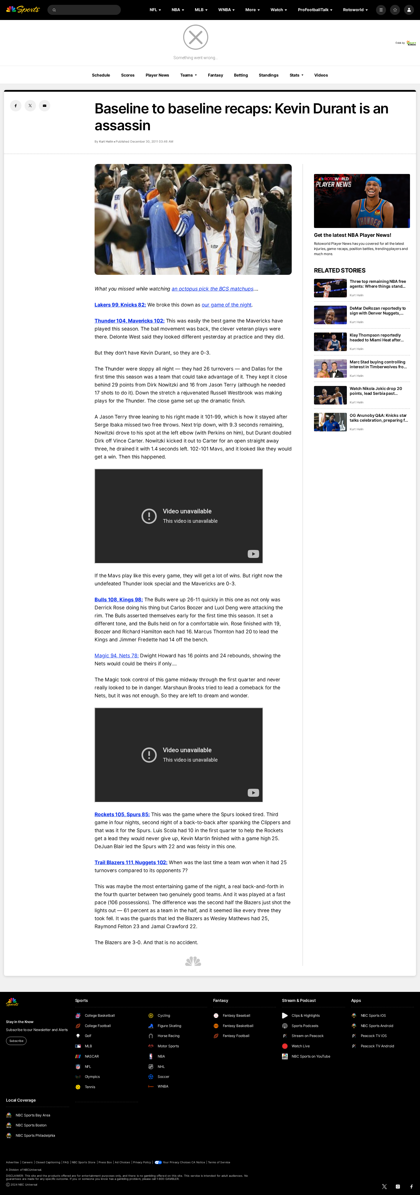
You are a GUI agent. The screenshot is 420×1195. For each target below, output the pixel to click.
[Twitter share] (30, 105)
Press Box (105, 1162)
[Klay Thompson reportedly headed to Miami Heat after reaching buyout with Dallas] (330, 342)
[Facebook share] (15, 105)
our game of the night (226, 305)
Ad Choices (122, 1162)
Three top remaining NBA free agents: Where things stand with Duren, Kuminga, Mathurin (379, 284)
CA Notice (198, 1162)
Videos (321, 75)
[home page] (23, 10)
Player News (157, 75)
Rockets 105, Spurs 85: (122, 814)
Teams (186, 75)
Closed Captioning (48, 1162)
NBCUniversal (32, 1169)
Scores (128, 75)
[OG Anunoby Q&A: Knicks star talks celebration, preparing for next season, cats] (330, 422)
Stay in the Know (19, 1022)
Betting (241, 75)
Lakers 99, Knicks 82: (120, 305)
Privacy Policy (142, 1162)
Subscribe (16, 1041)
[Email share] (44, 105)
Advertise (12, 1162)
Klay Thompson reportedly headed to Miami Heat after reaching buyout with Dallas (376, 337)
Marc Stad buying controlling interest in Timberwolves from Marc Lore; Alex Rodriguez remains (378, 364)
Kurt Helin (106, 141)
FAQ (66, 1162)
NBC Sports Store (84, 1162)
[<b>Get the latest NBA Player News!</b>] (362, 201)
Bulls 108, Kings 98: (119, 599)
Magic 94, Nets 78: (117, 655)
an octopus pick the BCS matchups (212, 289)
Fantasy (215, 75)
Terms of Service (219, 1162)
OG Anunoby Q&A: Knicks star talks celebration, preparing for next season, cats (379, 418)
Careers (27, 1162)
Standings (269, 75)
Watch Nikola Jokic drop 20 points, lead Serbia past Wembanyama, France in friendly (376, 391)
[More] (381, 10)
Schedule (101, 75)
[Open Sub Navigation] (160, 10)
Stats (294, 75)
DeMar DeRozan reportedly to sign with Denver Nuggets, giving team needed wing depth (380, 310)
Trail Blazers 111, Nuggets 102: (131, 862)
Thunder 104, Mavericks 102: (130, 321)
